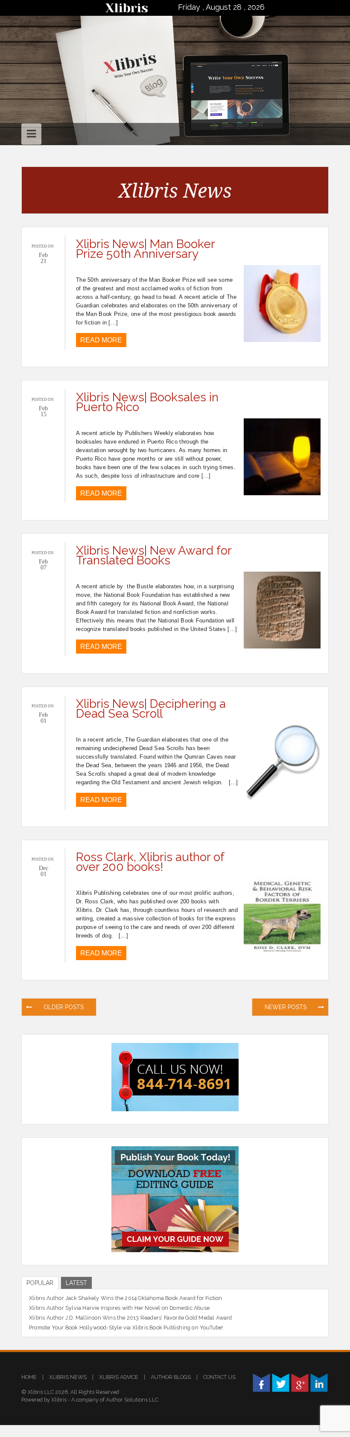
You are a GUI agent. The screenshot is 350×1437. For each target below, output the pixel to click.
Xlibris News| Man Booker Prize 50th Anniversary (145, 249)
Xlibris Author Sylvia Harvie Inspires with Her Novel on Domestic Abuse (119, 1308)
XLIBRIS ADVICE (118, 1377)
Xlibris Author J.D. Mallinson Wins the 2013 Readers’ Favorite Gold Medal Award (130, 1317)
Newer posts (286, 1007)
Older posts (63, 1007)
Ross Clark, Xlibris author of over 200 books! (150, 862)
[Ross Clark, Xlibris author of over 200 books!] (282, 916)
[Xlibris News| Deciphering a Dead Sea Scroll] (282, 762)
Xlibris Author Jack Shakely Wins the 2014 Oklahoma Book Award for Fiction (125, 1298)
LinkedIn (319, 1382)
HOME (29, 1377)
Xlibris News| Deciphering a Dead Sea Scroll (151, 709)
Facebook (261, 1382)
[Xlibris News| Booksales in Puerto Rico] (282, 456)
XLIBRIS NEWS (68, 1377)
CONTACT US (219, 1377)
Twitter (280, 1382)
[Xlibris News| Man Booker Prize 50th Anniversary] (282, 303)
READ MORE (101, 340)
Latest (76, 1282)
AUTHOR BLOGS (171, 1377)
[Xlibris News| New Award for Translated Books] (282, 609)
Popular (39, 1282)
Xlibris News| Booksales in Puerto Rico (147, 402)
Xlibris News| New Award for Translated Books (153, 555)
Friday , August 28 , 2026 (221, 7)
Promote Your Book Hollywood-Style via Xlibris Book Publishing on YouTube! (126, 1327)
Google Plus (300, 1382)
